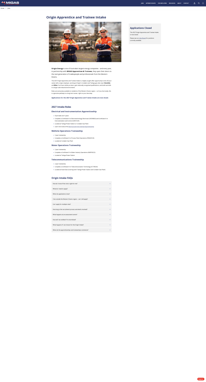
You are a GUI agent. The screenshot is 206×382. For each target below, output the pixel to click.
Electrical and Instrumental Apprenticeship (81, 127)
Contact (186, 3)
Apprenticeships (151, 3)
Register (200, 379)
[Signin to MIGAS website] (194, 3)
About (179, 3)
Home (2, 8)
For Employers (162, 3)
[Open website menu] (203, 3)
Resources (172, 3)
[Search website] (199, 3)
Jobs (142, 3)
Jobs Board (142, 38)
